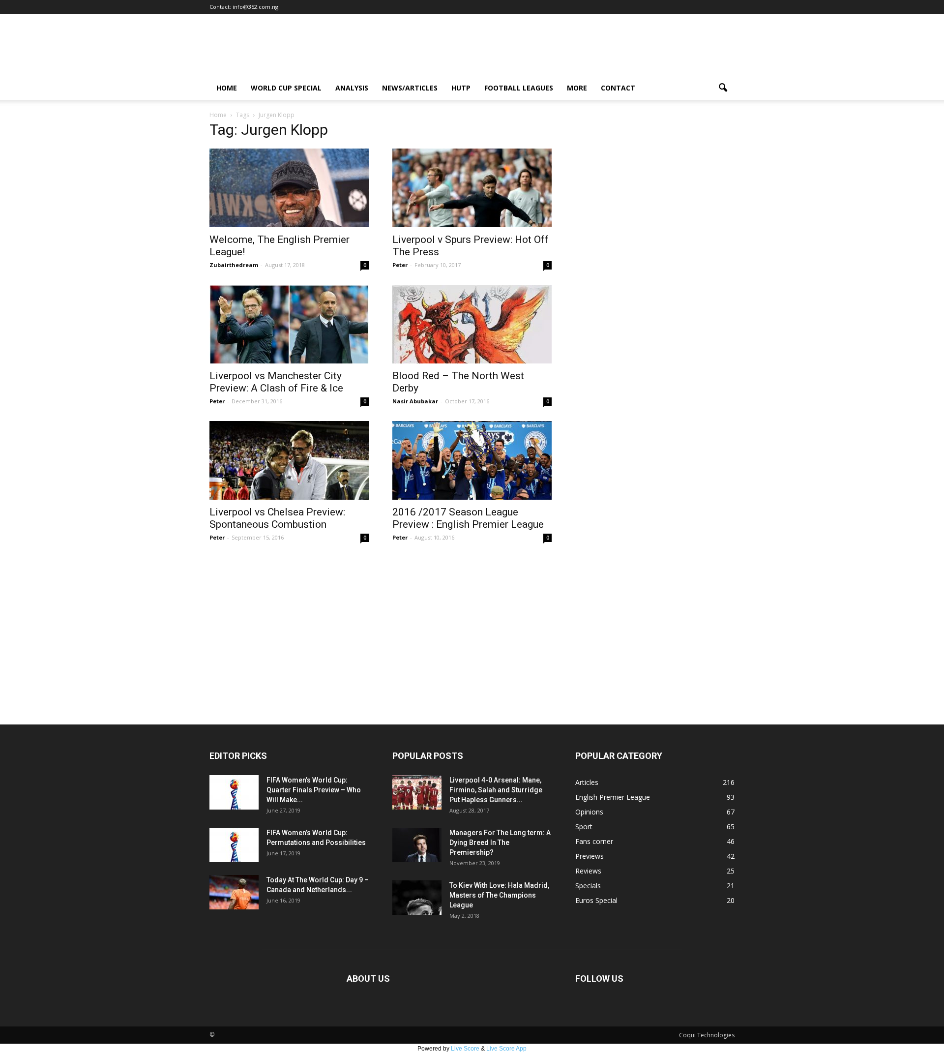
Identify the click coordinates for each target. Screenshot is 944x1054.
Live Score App (506, 1048)
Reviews (588, 870)
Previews (589, 856)
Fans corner (594, 841)
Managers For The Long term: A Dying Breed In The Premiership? (500, 842)
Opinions (589, 811)
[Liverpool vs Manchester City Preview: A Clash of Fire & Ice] (289, 324)
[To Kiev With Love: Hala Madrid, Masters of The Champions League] (417, 897)
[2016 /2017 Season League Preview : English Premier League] (472, 460)
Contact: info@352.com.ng (243, 6)
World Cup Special (286, 87)
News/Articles (410, 87)
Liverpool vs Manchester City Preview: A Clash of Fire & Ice (276, 382)
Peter (400, 265)
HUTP (461, 87)
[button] (723, 88)
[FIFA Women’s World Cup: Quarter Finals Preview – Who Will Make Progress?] (234, 792)
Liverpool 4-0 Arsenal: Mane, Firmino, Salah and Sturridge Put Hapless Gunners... (495, 790)
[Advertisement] (472, 651)
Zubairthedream (233, 265)
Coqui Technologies (707, 1035)
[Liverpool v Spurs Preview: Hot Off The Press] (472, 188)
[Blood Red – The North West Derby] (472, 324)
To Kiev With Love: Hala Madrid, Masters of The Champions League (499, 895)
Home (226, 87)
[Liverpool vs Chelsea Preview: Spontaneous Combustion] (289, 460)
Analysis (351, 87)
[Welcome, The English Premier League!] (289, 188)
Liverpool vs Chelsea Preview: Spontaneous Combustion (277, 518)
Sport (583, 826)
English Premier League (612, 797)
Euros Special (596, 900)
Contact (618, 87)
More (577, 87)
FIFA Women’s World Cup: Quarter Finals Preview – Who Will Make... (313, 790)
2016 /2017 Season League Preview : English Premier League (468, 518)
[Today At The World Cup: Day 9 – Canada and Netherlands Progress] (234, 892)
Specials (588, 885)
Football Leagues (518, 87)
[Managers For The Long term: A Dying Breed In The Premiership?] (417, 845)
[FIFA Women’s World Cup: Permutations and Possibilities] (234, 845)
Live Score (465, 1048)
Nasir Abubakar (415, 401)
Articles (586, 782)
